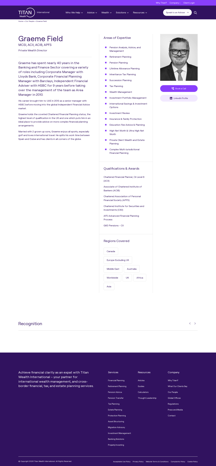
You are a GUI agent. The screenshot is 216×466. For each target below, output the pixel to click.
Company (174, 2)
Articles (141, 380)
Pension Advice (115, 392)
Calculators (143, 392)
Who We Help (73, 12)
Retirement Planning (117, 386)
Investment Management (119, 433)
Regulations (173, 404)
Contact (171, 415)
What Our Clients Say (177, 386)
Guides (141, 386)
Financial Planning (116, 380)
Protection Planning (117, 415)
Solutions (121, 12)
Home (20, 21)
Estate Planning (115, 410)
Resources (139, 12)
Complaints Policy (178, 461)
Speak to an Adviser (175, 12)
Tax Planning (113, 404)
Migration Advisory (116, 427)
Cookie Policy (192, 461)
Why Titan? (161, 2)
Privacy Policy (138, 461)
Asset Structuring (116, 421)
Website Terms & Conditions (157, 461)
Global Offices (174, 398)
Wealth (105, 12)
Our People (29, 21)
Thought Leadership (147, 398)
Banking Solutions (116, 439)
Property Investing (116, 445)
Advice (91, 12)
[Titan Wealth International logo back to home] (34, 12)
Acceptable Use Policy (121, 461)
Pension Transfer (116, 398)
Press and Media (175, 410)
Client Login (189, 2)
